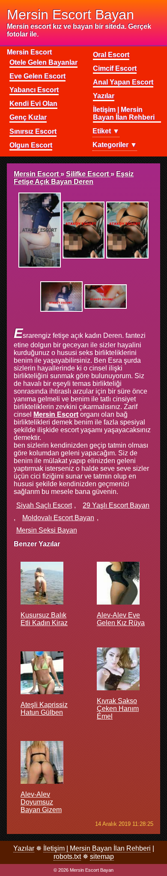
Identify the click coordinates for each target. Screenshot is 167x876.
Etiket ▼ (105, 131)
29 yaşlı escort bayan (116, 505)
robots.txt (67, 856)
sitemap (102, 856)
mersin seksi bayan (46, 530)
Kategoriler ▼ (114, 144)
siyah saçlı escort (44, 505)
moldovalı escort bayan (58, 517)
